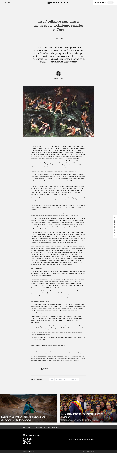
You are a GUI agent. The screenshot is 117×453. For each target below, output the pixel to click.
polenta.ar (91, 451)
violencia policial (74, 379)
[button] (6, 2)
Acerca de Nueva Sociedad (53, 427)
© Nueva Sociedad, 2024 (29, 451)
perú (52, 379)
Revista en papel (26, 427)
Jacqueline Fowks (58, 78)
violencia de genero (61, 379)
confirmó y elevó (47, 174)
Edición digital (39, 427)
